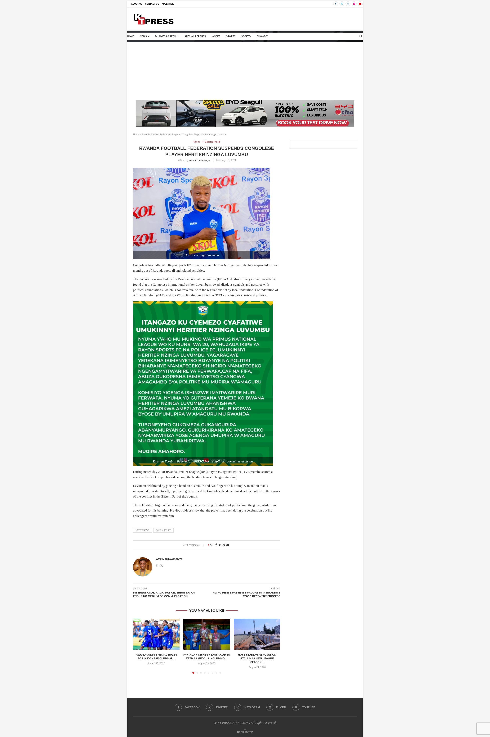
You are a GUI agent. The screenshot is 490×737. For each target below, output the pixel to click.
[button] (138, 646)
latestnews (142, 530)
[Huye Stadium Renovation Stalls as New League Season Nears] (257, 634)
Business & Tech (165, 36)
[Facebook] (335, 3)
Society (246, 36)
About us (136, 4)
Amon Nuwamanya (199, 160)
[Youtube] (360, 3)
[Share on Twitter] (219, 545)
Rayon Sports (163, 530)
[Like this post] (211, 545)
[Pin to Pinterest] (224, 545)
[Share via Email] (227, 545)
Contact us (152, 4)
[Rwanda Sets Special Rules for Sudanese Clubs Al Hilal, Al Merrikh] (156, 634)
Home (130, 36)
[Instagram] (347, 3)
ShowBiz (262, 36)
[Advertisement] (245, 71)
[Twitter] (341, 3)
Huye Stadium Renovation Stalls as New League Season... (257, 658)
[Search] (361, 36)
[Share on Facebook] (216, 545)
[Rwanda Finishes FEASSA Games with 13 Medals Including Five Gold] (206, 634)
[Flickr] (354, 3)
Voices (216, 36)
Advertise (168, 4)
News (143, 36)
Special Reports (195, 36)
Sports (230, 36)
